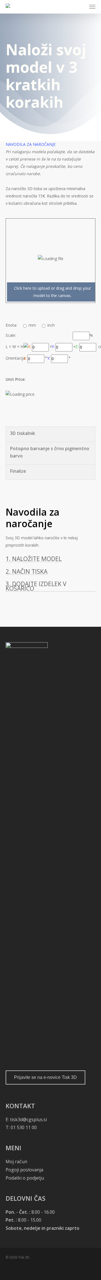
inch (51, 325)
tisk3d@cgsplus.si (28, 1119)
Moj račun (16, 1161)
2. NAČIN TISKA (26, 571)
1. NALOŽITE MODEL (34, 559)
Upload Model (50, 311)
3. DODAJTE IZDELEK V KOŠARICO (36, 586)
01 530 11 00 (23, 1127)
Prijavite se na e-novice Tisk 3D (45, 1077)
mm (32, 325)
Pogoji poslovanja (24, 1170)
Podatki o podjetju (25, 1178)
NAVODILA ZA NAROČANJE (31, 144)
